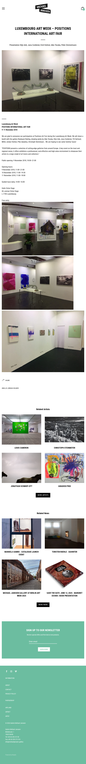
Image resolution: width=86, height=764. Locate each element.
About (7, 685)
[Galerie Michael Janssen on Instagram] (11, 671)
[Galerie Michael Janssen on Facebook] (6, 671)
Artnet (7, 712)
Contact (8, 689)
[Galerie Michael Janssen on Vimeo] (16, 671)
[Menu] (3, 8)
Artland (8, 707)
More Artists (43, 495)
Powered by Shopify (10, 755)
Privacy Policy (10, 694)
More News (43, 605)
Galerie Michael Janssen (18, 723)
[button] (82, 8)
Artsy (7, 716)
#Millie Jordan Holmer (10, 388)
